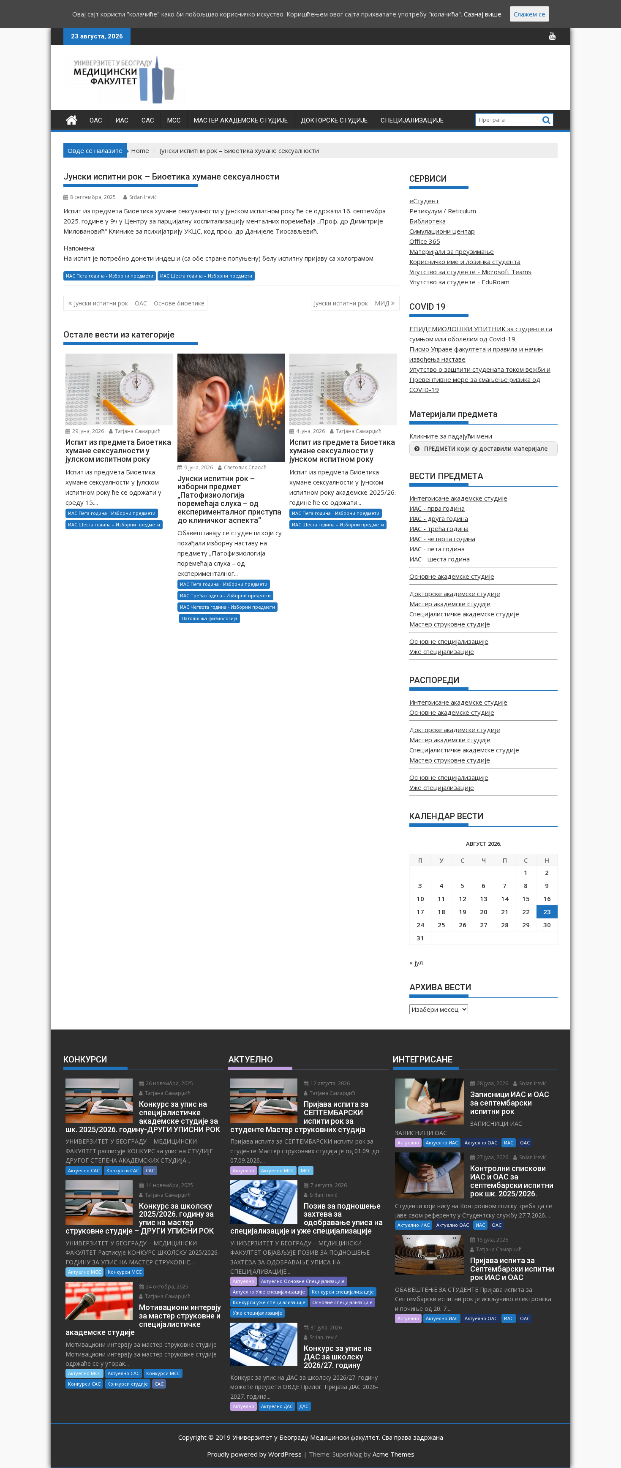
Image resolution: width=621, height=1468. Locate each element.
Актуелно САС (84, 1170)
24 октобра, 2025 (166, 1286)
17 (420, 911)
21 (505, 911)
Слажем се (529, 14)
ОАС (96, 120)
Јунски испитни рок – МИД (351, 303)
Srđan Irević (143, 197)
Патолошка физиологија (209, 618)
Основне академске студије (451, 576)
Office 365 (424, 241)
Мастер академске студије (241, 120)
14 (505, 898)
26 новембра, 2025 (168, 1083)
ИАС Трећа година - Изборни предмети (225, 595)
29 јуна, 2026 (87, 431)
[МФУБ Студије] (71, 119)
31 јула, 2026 (325, 1327)
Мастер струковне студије (449, 624)
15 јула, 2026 (492, 1239)
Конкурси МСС (125, 1272)
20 (484, 911)
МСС (174, 120)
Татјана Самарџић (137, 431)
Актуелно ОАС (481, 1142)
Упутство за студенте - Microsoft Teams (470, 271)
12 (462, 898)
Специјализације (412, 120)
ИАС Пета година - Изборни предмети (109, 275)
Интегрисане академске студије (458, 498)
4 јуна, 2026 (310, 431)
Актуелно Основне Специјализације (303, 1281)
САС (148, 120)
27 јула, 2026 (492, 1157)
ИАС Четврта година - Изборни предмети (227, 607)
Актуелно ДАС (277, 1406)
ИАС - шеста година (439, 559)
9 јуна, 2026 (198, 467)
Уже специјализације (441, 651)
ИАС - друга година (438, 518)
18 (441, 911)
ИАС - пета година (437, 549)
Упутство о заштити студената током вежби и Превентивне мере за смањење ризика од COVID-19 (479, 379)
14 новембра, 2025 (168, 1185)
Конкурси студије (127, 1384)
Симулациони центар (442, 231)
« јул (416, 962)
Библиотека (427, 221)
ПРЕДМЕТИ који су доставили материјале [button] (485, 448)
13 (484, 898)
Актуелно (243, 1170)
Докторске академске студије (454, 593)
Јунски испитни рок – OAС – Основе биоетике (139, 303)
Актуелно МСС (84, 1272)
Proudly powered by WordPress (254, 1454)
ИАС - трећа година (438, 528)
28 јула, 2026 (492, 1083)
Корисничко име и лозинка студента (464, 261)
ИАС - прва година (437, 508)
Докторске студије (334, 120)
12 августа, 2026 (329, 1083)
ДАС (304, 1406)
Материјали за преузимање (451, 251)
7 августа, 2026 (328, 1185)
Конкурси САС (122, 1170)
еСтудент (424, 200)
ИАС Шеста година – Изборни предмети (206, 275)
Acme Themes (393, 1454)
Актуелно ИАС (442, 1142)
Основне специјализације (448, 641)
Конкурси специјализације (343, 1291)
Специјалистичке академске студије (464, 614)
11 (441, 898)
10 (420, 898)
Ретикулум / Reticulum (442, 211)
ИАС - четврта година (442, 538)
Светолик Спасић (245, 467)
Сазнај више (482, 14)
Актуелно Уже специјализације (269, 1291)
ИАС (121, 120)
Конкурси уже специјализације (269, 1302)
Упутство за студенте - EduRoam (459, 282)
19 (462, 911)
